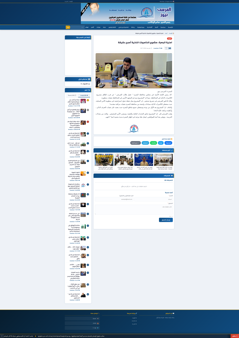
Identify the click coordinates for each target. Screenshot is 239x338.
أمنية (156, 27)
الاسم (171, 196)
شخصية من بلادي (123, 27)
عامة (104, 27)
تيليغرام (145, 143)
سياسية (163, 27)
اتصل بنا (66, 1)
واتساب (153, 143)
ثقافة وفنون (112, 27)
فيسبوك (168, 143)
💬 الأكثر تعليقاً (72, 95)
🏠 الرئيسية (171, 33)
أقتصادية (149, 27)
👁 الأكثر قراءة (84, 95)
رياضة (133, 27)
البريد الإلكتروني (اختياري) (126, 196)
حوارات (98, 27)
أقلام (92, 27)
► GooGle (134, 321)
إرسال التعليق (166, 220)
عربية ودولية (140, 27)
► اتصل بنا (134, 324)
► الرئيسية (134, 318)
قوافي (86, 27)
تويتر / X (96, 327)
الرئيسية (71, 1)
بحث (68, 27)
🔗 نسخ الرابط (135, 143)
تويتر (160, 143)
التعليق (170, 203)
